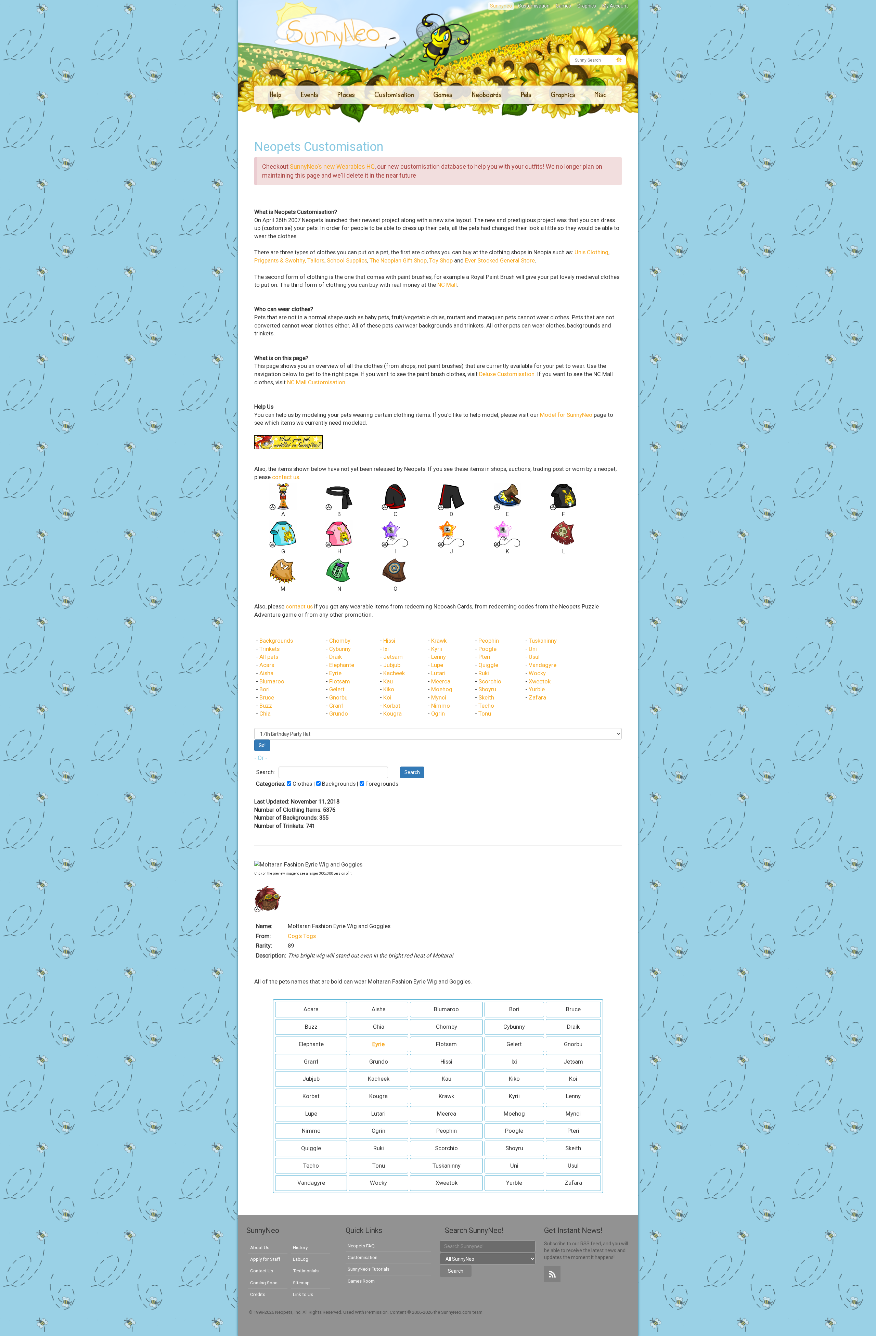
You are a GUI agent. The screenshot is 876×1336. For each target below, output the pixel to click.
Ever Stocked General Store (500, 260)
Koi (387, 697)
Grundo (338, 713)
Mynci (438, 697)
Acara (266, 665)
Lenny (438, 657)
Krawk (439, 641)
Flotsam (339, 681)
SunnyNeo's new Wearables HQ (332, 166)
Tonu (484, 713)
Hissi (389, 641)
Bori (264, 689)
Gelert (337, 689)
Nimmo (440, 706)
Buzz (265, 706)
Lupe (437, 665)
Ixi (386, 649)
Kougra (392, 713)
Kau (388, 681)
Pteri (484, 657)
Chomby (339, 641)
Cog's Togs (302, 936)
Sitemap (301, 1282)
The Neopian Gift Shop (398, 260)
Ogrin (438, 713)
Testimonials (306, 1270)
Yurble (537, 689)
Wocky (537, 673)
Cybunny (340, 649)
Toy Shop (441, 260)
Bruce (266, 697)
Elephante (341, 665)
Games (563, 6)
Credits (257, 1294)
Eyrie (335, 673)
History (300, 1247)
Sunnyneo (501, 6)
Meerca (440, 681)
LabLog (300, 1259)
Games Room (361, 1281)
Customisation (534, 6)
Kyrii (436, 649)
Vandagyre (542, 665)
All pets (268, 657)
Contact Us (261, 1270)
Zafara (537, 697)
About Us (259, 1247)
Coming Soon (264, 1282)
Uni (533, 649)
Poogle (487, 649)
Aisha (266, 673)
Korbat (391, 706)
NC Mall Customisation (316, 382)
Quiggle (488, 665)
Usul (534, 657)
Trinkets (269, 649)
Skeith (486, 697)
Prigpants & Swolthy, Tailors (289, 260)
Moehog (441, 689)
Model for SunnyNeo (566, 415)
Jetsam (393, 657)
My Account (615, 6)
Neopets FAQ (361, 1245)
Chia (265, 713)
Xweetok (540, 681)
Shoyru (487, 689)
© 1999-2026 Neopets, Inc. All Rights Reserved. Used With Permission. (319, 1312)
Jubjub (391, 665)
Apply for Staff (265, 1259)
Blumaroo (271, 681)
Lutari (438, 673)
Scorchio (489, 681)
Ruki (483, 673)
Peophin (488, 641)
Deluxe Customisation (506, 374)
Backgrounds (276, 641)
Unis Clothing (591, 252)
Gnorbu (338, 697)
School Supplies (347, 260)
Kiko (388, 689)
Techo (486, 706)
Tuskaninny (543, 641)
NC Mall (447, 285)
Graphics (586, 6)
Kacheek (394, 673)
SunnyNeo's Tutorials (368, 1269)
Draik (335, 657)
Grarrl (336, 706)
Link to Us (303, 1294)
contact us (285, 477)
